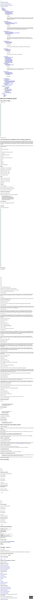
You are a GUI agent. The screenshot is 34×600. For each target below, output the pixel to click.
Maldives (5, 71)
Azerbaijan (5, 31)
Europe (5, 56)
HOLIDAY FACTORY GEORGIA (5, 566)
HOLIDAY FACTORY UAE (4, 565)
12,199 (2, 524)
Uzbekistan (5, 41)
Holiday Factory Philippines (4, 569)
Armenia (5, 21)
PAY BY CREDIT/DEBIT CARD (5, 542)
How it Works (2, 575)
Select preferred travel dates (4, 518)
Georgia (5, 10)
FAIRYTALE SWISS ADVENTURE (5, 587)
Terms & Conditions (11, 541)
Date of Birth (2, 536)
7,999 (2, 492)
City (0, 532)
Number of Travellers (3, 537)
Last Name (1, 529)
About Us (1, 572)
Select (1, 470)
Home (3, 7)
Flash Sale (3, 8)
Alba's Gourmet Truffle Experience (5, 591)
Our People (1, 578)
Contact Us (3, 93)
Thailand (5, 48)
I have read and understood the (7, 541)
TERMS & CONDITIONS (4, 582)
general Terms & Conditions (20, 443)
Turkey (5, 63)
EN (5, 95)
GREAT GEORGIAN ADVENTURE (5, 588)
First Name (1, 528)
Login (4, 96)
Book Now (2, 544)
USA (4, 84)
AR (4, 95)
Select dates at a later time (3, 485)
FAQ (1, 579)
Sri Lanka (5, 78)
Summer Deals (4, 9)
